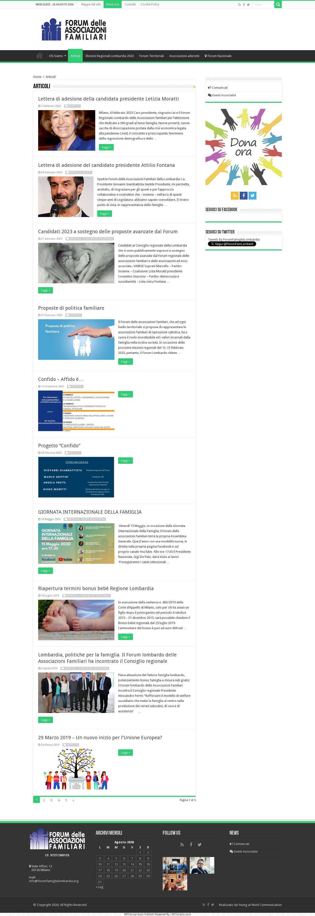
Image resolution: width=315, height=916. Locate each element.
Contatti (130, 4)
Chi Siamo (56, 56)
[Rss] (239, 5)
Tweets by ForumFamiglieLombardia (234, 239)
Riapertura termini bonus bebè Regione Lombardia (96, 588)
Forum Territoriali (151, 56)
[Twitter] (248, 5)
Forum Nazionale (220, 56)
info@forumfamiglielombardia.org (54, 881)
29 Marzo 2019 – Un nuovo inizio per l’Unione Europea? (100, 738)
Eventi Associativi (224, 95)
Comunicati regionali (97, 238)
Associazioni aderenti (184, 56)
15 (140, 864)
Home (39, 55)
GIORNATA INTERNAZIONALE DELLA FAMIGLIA (90, 512)
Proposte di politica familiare (71, 308)
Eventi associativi (93, 519)
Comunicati (219, 87)
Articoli (75, 56)
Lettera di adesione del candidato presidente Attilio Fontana (106, 165)
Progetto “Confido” (59, 446)
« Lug (99, 887)
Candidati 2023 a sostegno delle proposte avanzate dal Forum (108, 231)
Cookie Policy (150, 4)
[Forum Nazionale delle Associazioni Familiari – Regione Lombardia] (74, 28)
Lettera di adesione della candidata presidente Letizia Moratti (108, 99)
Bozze (86, 172)
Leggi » (106, 147)
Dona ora (112, 4)
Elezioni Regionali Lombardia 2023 (110, 56)
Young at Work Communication (260, 905)
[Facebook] (243, 5)
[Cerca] (278, 4)
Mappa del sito (91, 4)
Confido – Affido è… (61, 379)
